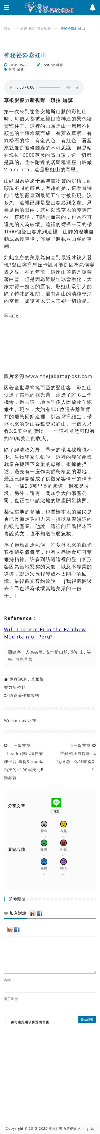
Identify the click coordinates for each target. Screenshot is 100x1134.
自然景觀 (24, 659)
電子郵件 (11, 999)
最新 (32, 28)
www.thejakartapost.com (59, 376)
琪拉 (59, 65)
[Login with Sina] (32, 913)
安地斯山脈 (57, 652)
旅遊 (23, 28)
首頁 (7, 28)
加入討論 (17, 913)
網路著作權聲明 (24, 695)
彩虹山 (77, 652)
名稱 (7, 980)
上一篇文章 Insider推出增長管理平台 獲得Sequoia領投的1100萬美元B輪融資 (24, 761)
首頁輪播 (44, 28)
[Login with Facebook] (39, 913)
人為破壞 (34, 652)
